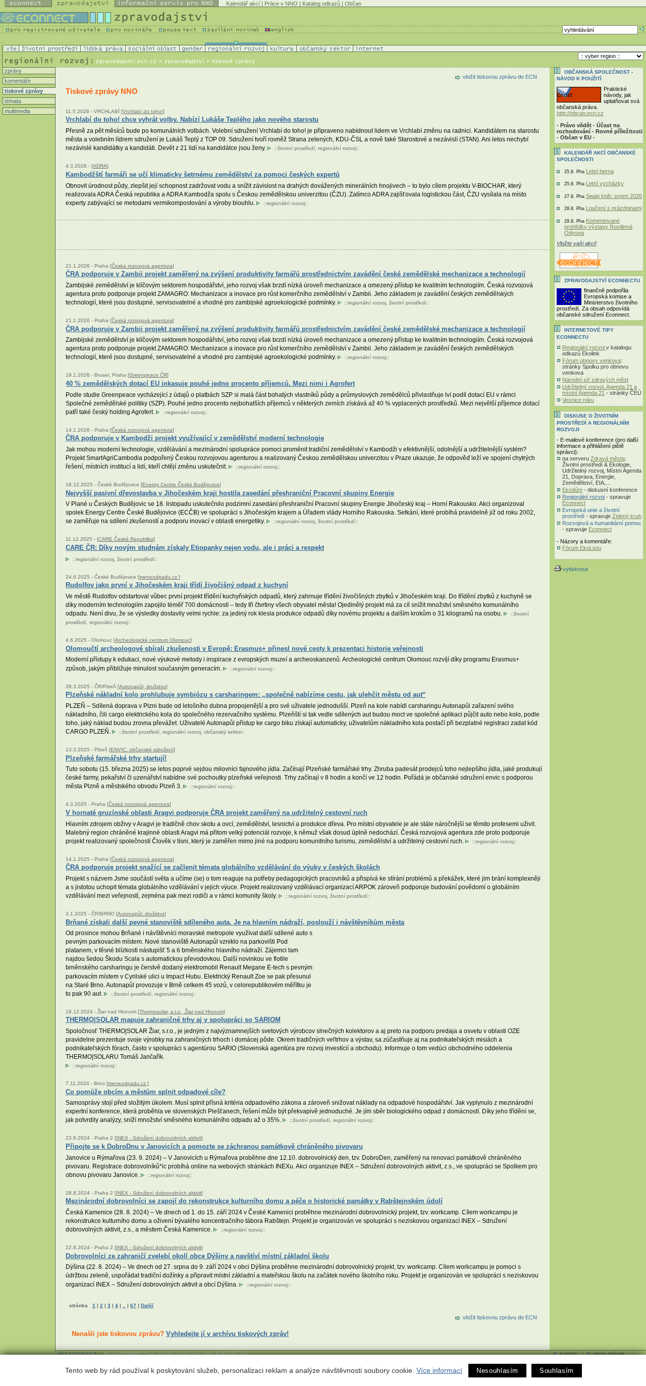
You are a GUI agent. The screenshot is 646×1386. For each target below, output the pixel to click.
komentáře (17, 81)
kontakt (568, 1353)
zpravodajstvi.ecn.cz (126, 61)
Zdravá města (607, 458)
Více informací (439, 1370)
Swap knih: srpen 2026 (614, 196)
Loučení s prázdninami (613, 208)
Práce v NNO (281, 4)
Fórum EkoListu (581, 548)
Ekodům (572, 490)
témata (12, 101)
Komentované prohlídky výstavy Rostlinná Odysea (598, 227)
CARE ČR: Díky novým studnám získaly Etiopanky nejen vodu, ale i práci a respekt (195, 547)
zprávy (12, 71)
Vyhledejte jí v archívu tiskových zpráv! (227, 1334)
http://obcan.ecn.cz (580, 113)
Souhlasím (557, 1370)
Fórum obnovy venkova (591, 360)
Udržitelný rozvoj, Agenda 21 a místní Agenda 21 (599, 390)
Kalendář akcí (243, 4)
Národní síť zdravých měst (595, 380)
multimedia (16, 111)
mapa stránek (609, 1353)
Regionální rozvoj (584, 347)
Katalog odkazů (321, 4)
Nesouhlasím (497, 1370)
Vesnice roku (578, 400)
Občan (353, 4)
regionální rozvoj (337, 148)
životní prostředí (296, 148)
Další (147, 1305)
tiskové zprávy (23, 91)
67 (133, 1305)
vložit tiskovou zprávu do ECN (500, 77)
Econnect (573, 503)
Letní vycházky (605, 183)
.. (124, 1305)
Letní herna (600, 171)
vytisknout (575, 569)
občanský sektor (223, 732)
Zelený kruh (626, 516)
